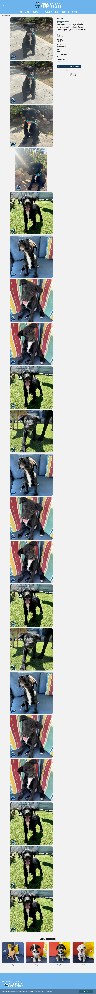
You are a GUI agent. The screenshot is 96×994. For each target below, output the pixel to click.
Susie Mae (83, 965)
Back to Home (5, 981)
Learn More (49, 991)
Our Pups (36, 12)
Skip (13, 965)
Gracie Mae (8, 15)
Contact (74, 12)
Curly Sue (59, 965)
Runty (36, 965)
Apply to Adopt (12, 981)
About (27, 12)
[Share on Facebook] (70, 71)
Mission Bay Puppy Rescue (63, 21)
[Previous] (4, 951)
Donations (65, 12)
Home (20, 12)
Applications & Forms (51, 12)
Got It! (86, 991)
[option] (12, 955)
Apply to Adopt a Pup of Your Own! (68, 66)
